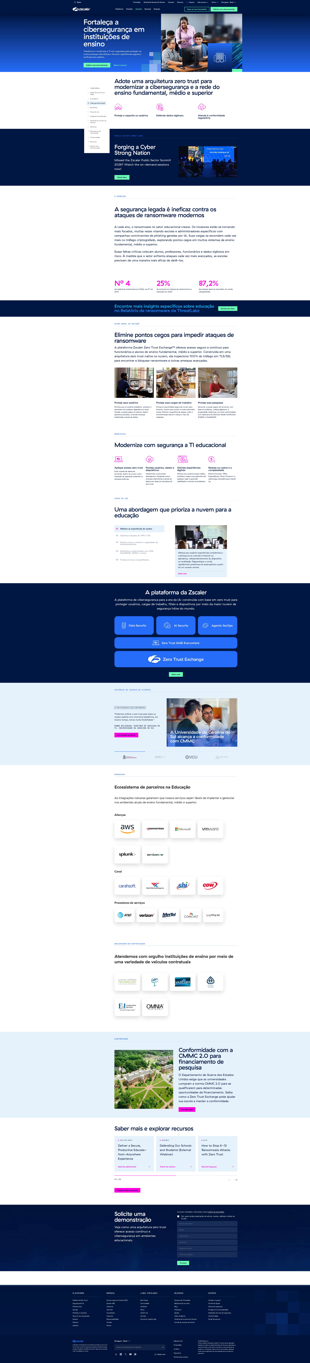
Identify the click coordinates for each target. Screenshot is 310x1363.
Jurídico (176, 1349)
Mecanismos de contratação (95, 132)
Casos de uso (94, 112)
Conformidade (95, 137)
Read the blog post (209, 1167)
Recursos (93, 142)
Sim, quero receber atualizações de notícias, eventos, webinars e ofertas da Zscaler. (208, 1217)
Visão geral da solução (97, 103)
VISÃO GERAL (95, 88)
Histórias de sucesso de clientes (98, 121)
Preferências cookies (181, 1357)
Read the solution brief (127, 1167)
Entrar (214, 2)
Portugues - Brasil (227, 2)
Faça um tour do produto (197, 9)
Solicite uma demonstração (224, 9)
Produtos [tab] (129, 9)
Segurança (177, 1353)
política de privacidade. (216, 1212)
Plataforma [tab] (119, 9)
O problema (94, 99)
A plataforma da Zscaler (98, 116)
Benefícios (93, 107)
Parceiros (93, 127)
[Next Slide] (236, 1180)
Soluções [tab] (139, 9)
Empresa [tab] (157, 9)
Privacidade (178, 1345)
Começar (183, 1263)
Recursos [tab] (148, 9)
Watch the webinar (167, 1167)
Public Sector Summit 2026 (97, 93)
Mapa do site (178, 1341)
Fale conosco (202, 2)
